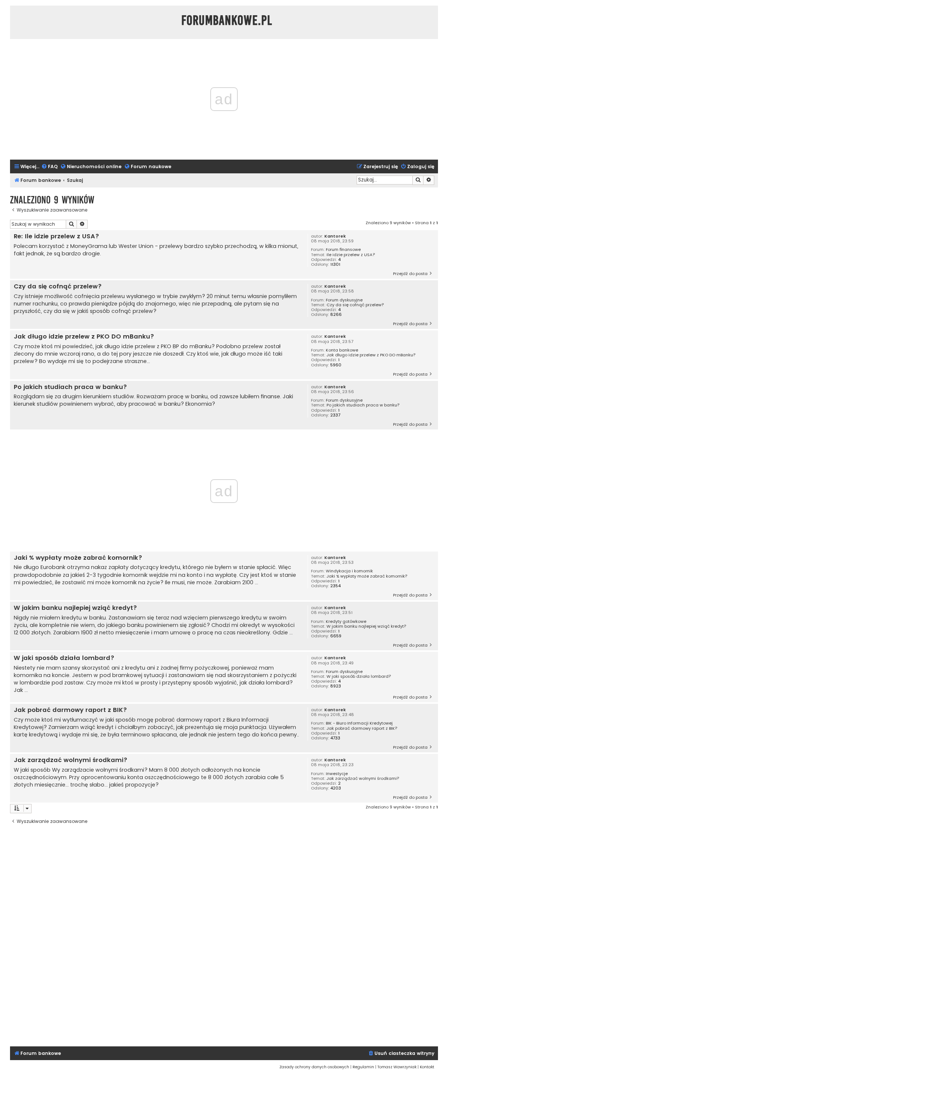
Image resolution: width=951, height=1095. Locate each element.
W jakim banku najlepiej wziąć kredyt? (366, 626)
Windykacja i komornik (349, 571)
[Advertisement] (224, 936)
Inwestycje (337, 773)
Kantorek (335, 236)
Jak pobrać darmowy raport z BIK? (362, 728)
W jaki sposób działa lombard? (359, 676)
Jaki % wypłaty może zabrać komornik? (367, 576)
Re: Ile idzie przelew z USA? (56, 237)
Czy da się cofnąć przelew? (355, 305)
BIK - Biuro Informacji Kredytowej (359, 723)
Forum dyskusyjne (344, 300)
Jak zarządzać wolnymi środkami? (363, 778)
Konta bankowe (342, 350)
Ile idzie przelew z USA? (351, 254)
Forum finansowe (343, 249)
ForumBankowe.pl (226, 20)
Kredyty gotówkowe (346, 621)
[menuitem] (49, 167)
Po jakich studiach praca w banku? (363, 405)
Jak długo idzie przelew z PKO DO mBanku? (371, 355)
